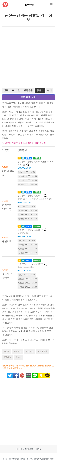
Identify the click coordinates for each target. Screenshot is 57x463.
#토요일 (17, 351)
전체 (6, 90)
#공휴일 (7, 357)
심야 (49, 90)
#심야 (18, 357)
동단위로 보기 (28, 97)
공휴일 (40, 90)
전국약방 (29, 4)
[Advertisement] (28, 57)
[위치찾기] (27, 165)
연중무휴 (28, 90)
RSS (38, 449)
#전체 (6, 351)
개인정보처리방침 (24, 449)
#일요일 (29, 351)
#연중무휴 (43, 351)
